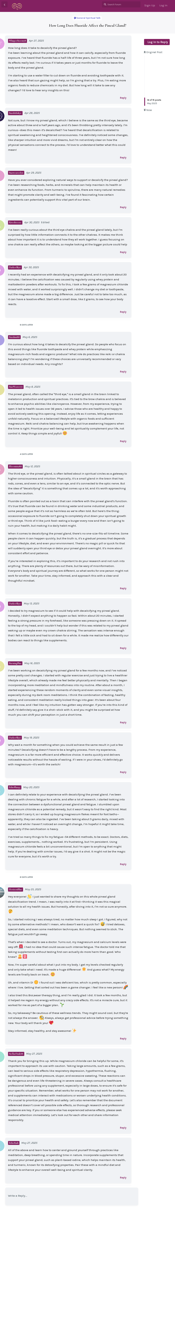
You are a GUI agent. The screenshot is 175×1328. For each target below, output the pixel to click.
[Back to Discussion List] (4, 4)
